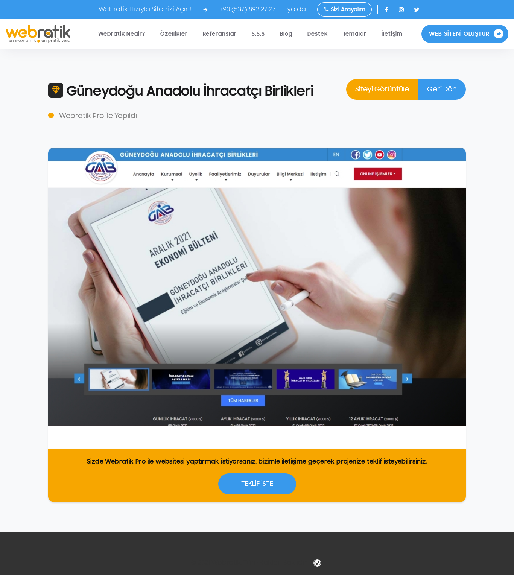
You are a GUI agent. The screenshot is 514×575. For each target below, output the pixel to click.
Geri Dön (442, 89)
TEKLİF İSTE (257, 484)
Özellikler (174, 34)
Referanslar (220, 34)
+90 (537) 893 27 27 (248, 9)
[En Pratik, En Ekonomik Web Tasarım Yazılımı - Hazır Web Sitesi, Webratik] (38, 34)
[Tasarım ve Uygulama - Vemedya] (318, 563)
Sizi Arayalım (347, 9)
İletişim (392, 34)
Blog (286, 34)
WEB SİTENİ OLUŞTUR (459, 33)
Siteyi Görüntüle (382, 89)
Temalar (354, 34)
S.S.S (258, 34)
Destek (317, 34)
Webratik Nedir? (121, 34)
